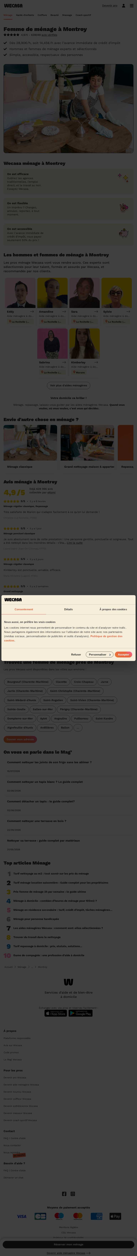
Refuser (76, 654)
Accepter (123, 654)
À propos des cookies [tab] (113, 609)
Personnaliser (97, 654)
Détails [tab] (68, 609)
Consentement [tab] (24, 609)
